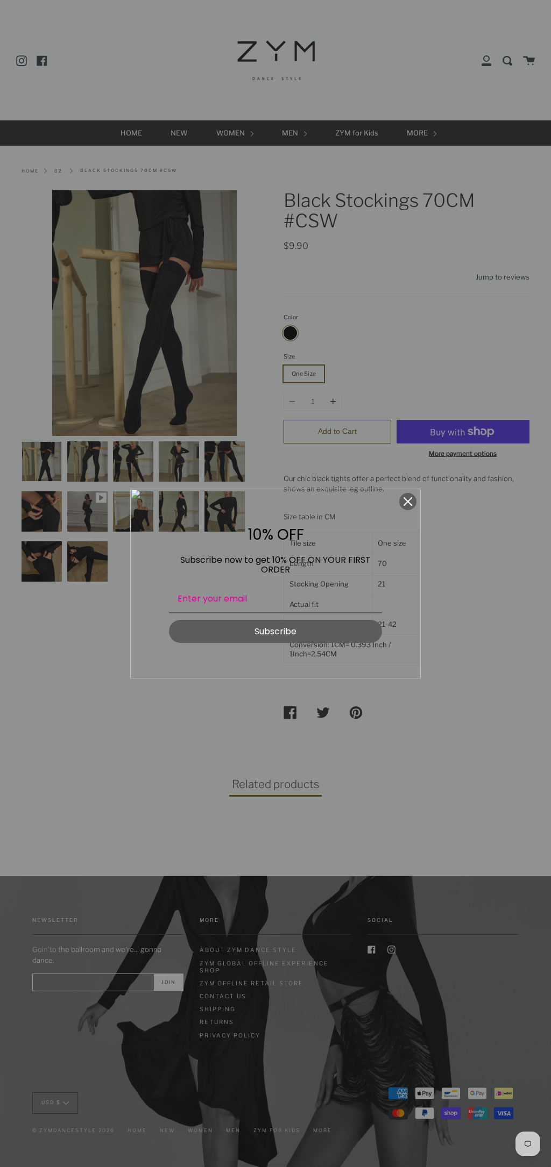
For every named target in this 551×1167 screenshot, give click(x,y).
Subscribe (275, 631)
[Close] (408, 501)
